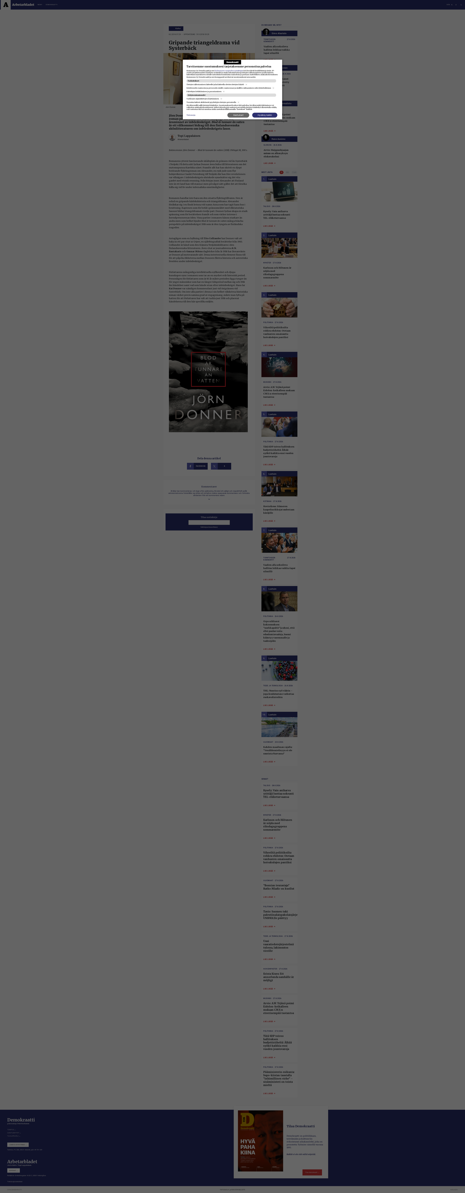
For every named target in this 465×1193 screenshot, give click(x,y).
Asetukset (238, 115)
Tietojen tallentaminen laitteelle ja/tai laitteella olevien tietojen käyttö (215, 84)
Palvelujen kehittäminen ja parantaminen (203, 91)
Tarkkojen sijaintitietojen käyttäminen (202, 99)
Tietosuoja (190, 115)
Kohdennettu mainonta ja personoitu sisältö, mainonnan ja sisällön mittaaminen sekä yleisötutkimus (228, 88)
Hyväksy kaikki (265, 115)
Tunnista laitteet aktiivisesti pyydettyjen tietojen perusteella (211, 102)
